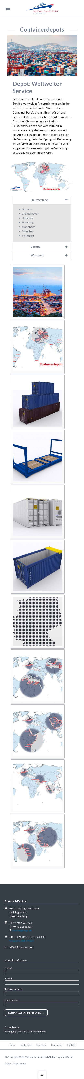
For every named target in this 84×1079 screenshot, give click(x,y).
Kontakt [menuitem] (71, 1044)
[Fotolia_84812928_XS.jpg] (37, 456)
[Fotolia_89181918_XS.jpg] (37, 511)
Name (10, 967)
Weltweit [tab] (37, 255)
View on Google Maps (21, 940)
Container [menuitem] (56, 1044)
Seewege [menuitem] (41, 1044)
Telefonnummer (14, 989)
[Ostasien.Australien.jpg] (37, 786)
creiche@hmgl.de (21, 930)
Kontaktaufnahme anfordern (26, 1012)
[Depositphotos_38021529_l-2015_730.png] (37, 292)
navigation (7, 8)
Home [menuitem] (12, 1044)
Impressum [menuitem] (19, 1063)
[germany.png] (37, 621)
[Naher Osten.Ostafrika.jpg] (37, 731)
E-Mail (10, 978)
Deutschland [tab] (39, 200)
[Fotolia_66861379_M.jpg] (37, 402)
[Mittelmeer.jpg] (37, 676)
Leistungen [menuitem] (26, 1044)
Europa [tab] (35, 246)
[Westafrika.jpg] (37, 841)
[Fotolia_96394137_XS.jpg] (37, 566)
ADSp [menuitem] (8, 1063)
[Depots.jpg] (37, 346)
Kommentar (11, 999)
